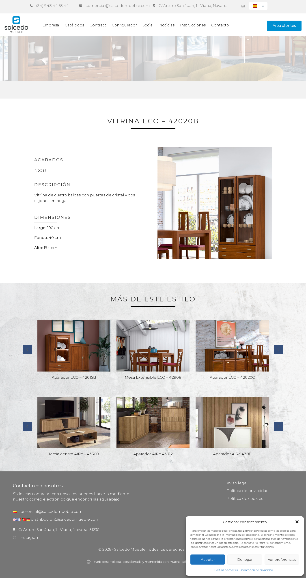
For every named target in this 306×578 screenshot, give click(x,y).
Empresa (50, 25)
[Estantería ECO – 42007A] (232, 352)
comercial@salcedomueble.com (50, 511)
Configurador (124, 25)
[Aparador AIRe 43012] (74, 428)
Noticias (167, 25)
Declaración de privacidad (256, 570)
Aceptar (208, 559)
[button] (297, 522)
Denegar (244, 559)
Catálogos (74, 25)
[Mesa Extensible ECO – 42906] (74, 352)
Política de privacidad (248, 490)
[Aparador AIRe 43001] (232, 428)
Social (148, 25)
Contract (98, 25)
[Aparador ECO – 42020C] (153, 352)
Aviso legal (237, 483)
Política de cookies (226, 570)
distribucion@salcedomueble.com (65, 519)
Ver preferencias (282, 559)
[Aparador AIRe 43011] (153, 428)
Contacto (220, 25)
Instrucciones (193, 25)
